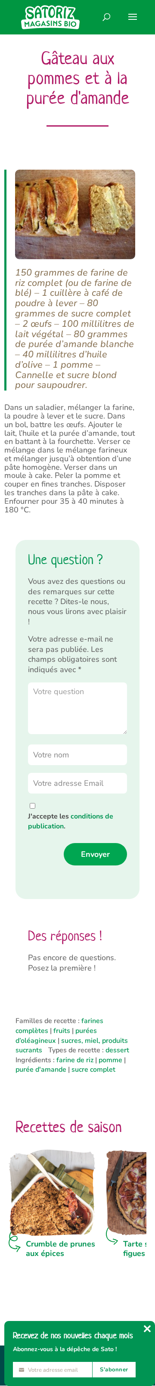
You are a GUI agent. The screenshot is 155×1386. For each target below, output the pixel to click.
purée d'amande (41, 1069)
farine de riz (74, 1060)
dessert (117, 1050)
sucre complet (93, 1069)
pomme (110, 1060)
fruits (61, 1031)
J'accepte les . (70, 821)
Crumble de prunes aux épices (60, 1249)
